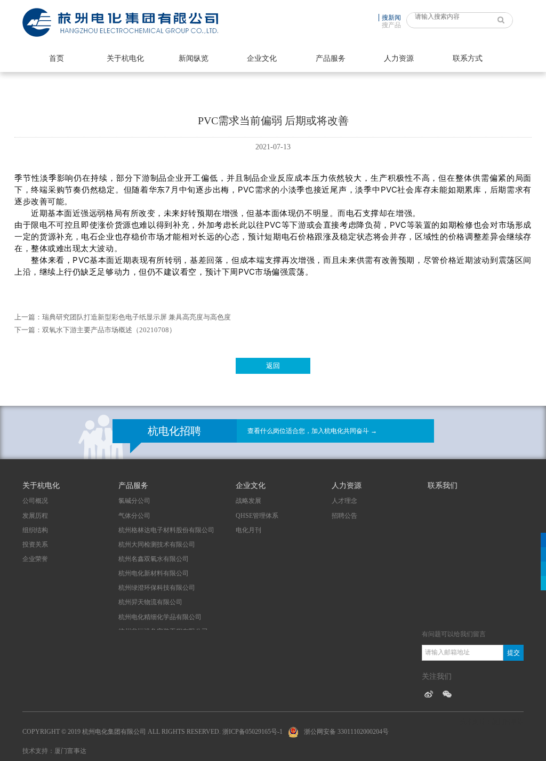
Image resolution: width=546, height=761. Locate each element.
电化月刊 (248, 530)
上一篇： (28, 317)
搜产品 (391, 25)
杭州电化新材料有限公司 (153, 573)
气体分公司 (134, 515)
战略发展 (248, 500)
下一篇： (28, 330)
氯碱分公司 (134, 500)
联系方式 (468, 58)
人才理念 (344, 500)
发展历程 (35, 515)
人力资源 (399, 58)
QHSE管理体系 (257, 515)
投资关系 (35, 544)
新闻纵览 (193, 58)
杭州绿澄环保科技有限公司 (156, 587)
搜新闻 (391, 17)
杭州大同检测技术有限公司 (156, 544)
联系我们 (442, 486)
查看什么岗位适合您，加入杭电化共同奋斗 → (312, 431)
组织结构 (35, 530)
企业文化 (262, 58)
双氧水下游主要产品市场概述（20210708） (109, 330)
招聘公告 (344, 515)
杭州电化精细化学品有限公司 (160, 617)
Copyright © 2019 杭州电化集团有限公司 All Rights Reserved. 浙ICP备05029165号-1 (152, 731)
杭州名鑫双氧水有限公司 (153, 559)
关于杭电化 (125, 58)
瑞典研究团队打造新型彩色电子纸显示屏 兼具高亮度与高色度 (136, 317)
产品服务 (331, 58)
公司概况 (35, 500)
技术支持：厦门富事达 (54, 751)
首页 (56, 58)
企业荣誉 (35, 559)
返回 (273, 366)
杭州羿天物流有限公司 (150, 602)
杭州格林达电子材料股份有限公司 (166, 530)
